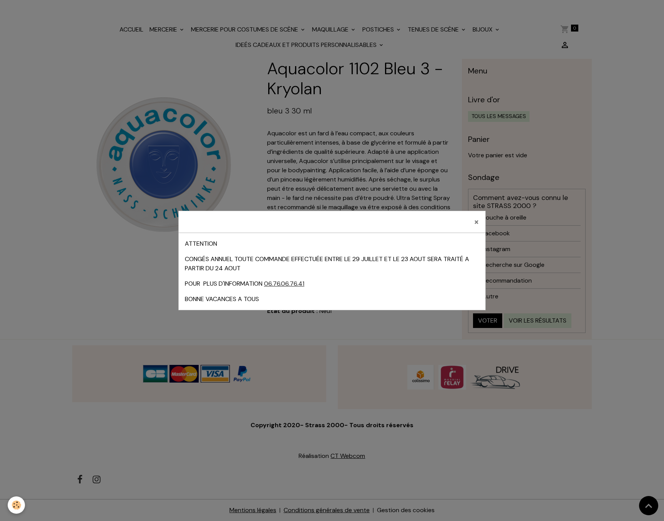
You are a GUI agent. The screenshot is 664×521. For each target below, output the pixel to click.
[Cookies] (16, 505)
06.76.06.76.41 (284, 284)
